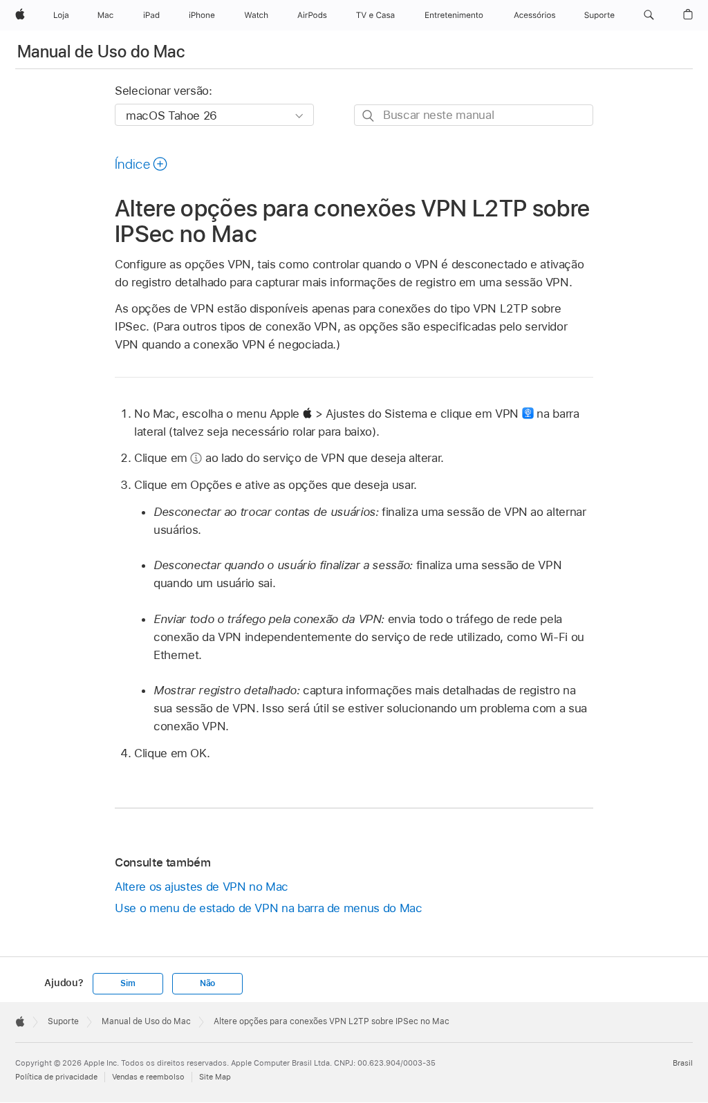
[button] (649, 15)
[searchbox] (473, 115)
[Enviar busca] (369, 116)
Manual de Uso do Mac (101, 51)
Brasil (683, 1063)
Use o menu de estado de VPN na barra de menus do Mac (268, 908)
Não (207, 983)
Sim (127, 983)
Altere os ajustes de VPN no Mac (201, 886)
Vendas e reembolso (148, 1077)
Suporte (63, 1021)
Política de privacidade (56, 1077)
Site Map (215, 1077)
